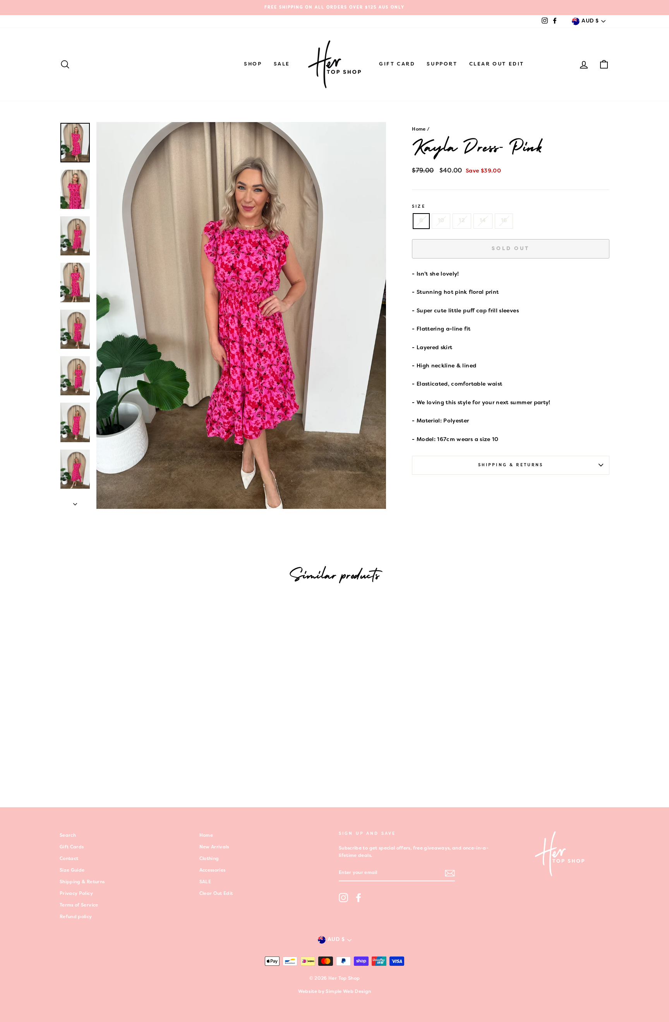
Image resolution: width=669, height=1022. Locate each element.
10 (441, 220)
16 (504, 220)
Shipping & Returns (511, 465)
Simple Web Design (348, 991)
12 (462, 220)
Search (68, 835)
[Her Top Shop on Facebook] (358, 897)
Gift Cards (72, 847)
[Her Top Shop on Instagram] (343, 897)
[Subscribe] (450, 873)
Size (418, 207)
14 (483, 220)
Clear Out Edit (496, 64)
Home (418, 129)
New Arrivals (214, 847)
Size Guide (72, 870)
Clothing (209, 859)
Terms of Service (79, 905)
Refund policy (76, 917)
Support (442, 64)
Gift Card (397, 64)
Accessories (212, 870)
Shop (253, 64)
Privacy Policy (76, 893)
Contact (69, 859)
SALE (282, 64)
